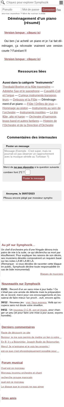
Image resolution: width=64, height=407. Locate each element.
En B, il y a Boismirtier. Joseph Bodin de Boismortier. (30, 341)
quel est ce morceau (12, 382)
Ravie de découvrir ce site (15, 332)
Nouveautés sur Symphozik (21, 283)
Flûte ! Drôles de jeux (40, 103)
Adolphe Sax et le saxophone (21, 91)
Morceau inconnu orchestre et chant (21, 372)
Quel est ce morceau (13, 368)
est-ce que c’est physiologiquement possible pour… (30, 351)
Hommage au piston (15, 108)
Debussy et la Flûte (25, 99)
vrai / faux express (36, 302)
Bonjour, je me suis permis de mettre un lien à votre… (31, 337)
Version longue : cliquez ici (22, 32)
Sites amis (9, 398)
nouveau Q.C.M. (30, 309)
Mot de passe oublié (34, 13)
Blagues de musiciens (51, 274)
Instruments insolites (33, 112)
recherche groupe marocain (16, 377)
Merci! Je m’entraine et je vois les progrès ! (25, 346)
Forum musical (12, 362)
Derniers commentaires (18, 327)
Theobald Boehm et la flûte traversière (26, 86)
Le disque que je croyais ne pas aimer (22, 386)
